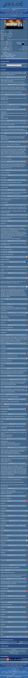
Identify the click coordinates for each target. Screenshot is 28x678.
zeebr (25, 329)
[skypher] (26, 120)
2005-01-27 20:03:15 (18, 399)
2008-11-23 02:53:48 (19, 520)
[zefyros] (26, 540)
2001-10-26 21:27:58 (18, 180)
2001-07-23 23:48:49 (16, 156)
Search (10, 13)
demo (9, 32)
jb (25, 379)
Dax (3, 55)
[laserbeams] (26, 204)
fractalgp (24, 156)
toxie (25, 505)
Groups (12, 11)
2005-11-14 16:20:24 (17, 447)
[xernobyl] (26, 510)
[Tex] (26, 141)
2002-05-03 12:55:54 (17, 220)
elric (25, 126)
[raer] (26, 550)
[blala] (26, 312)
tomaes (24, 214)
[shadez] (26, 304)
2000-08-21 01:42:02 (16, 77)
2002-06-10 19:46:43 (17, 225)
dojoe (8, 8)
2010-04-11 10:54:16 (16, 560)
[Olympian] (26, 636)
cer (25, 104)
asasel (24, 348)
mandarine (19, 671)
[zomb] (26, 409)
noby (25, 621)
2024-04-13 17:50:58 (16, 636)
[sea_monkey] (26, 247)
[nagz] (26, 616)
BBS (14, 13)
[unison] (1, 56)
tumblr (17, 66)
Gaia (25, 456)
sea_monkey (23, 247)
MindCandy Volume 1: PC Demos (19, 39)
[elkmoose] (26, 334)
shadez (24, 304)
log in (21, 661)
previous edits (14, 653)
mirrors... (25, 50)
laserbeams (23, 204)
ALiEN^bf (24, 438)
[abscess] (26, 535)
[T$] (26, 565)
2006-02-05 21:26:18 (18, 477)
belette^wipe (5, 53)
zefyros (24, 540)
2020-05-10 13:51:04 (16, 626)
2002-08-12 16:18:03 (18, 240)
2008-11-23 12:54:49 (16, 525)
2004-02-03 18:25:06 (18, 329)
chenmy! (24, 560)
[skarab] (26, 607)
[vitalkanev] (26, 626)
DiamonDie (23, 170)
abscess (24, 535)
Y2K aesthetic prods (4, 643)
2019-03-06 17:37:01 (18, 621)
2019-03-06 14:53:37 (18, 602)
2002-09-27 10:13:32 (18, 252)
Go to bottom (14, 15)
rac (25, 185)
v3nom (24, 500)
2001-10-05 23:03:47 (15, 170)
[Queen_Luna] (26, 569)
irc (14, 674)
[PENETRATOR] (26, 530)
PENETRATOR (23, 530)
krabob (24, 353)
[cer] (26, 104)
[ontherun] (26, 363)
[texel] (26, 545)
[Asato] (26, 596)
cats (25, 252)
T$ (25, 565)
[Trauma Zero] (26, 386)
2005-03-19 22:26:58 (18, 414)
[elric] (26, 126)
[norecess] (26, 578)
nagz (25, 616)
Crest (25, 272)
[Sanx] (26, 84)
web (14, 18)
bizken (24, 189)
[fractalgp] (26, 156)
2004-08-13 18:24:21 (16, 363)
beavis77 (24, 418)
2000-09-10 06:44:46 (18, 84)
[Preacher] (26, 394)
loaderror (24, 343)
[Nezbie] (26, 375)
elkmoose (24, 334)
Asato (24, 596)
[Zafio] (26, 175)
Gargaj (24, 220)
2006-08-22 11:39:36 (16, 495)
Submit (20, 13)
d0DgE (24, 447)
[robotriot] (26, 109)
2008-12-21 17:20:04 (17, 540)
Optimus (24, 495)
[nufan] (26, 266)
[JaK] (26, 463)
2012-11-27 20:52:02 (16, 578)
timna (25, 325)
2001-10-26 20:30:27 (18, 175)
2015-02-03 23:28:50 (17, 586)
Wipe (11, 18)
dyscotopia (23, 299)
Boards (24, 11)
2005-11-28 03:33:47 (18, 456)
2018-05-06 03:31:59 (17, 596)
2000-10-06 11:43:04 (15, 94)
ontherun (24, 363)
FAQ (17, 13)
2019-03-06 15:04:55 (17, 607)
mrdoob (24, 77)
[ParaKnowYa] (26, 94)
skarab (24, 607)
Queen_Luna (23, 569)
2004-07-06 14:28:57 (17, 358)
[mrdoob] (26, 77)
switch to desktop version (14, 670)
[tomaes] (26, 214)
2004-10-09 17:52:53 (16, 394)
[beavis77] (26, 418)
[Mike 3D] (26, 368)
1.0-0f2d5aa (8, 671)
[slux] (26, 477)
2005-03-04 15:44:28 (14, 404)
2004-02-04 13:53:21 (16, 343)
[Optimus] (26, 495)
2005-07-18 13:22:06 (19, 423)
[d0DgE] (26, 447)
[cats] (26, 252)
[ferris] (26, 612)
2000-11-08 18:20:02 (17, 109)
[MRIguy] (17, 643)
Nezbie (24, 375)
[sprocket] (26, 277)
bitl (25, 631)
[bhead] (26, 196)
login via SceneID (16, 659)
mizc (25, 399)
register (25, 661)
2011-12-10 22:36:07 (15, 569)
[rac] (26, 185)
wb (25, 520)
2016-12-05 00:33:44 (17, 591)
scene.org (3, 672)
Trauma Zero (23, 386)
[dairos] (26, 358)
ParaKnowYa (23, 94)
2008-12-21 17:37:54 (18, 545)
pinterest (14, 66)
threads (25, 66)
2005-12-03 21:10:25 (18, 463)
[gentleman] (26, 525)
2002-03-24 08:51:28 (15, 204)
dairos (24, 358)
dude (25, 515)
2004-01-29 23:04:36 (18, 312)
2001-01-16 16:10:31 (18, 126)
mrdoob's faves (3, 641)
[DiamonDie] (26, 170)
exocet (24, 586)
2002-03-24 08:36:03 (17, 196)
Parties (16, 11)
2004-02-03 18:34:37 (16, 334)
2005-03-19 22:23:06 (18, 409)
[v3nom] (26, 500)
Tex (25, 141)
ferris (25, 612)
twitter (10, 66)
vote (12, 8)
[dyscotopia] (26, 299)
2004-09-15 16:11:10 (19, 379)
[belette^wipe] (1, 53)
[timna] (26, 325)
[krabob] (26, 353)
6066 (25, 320)
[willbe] (26, 414)
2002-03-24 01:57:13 (17, 189)
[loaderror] (26, 343)
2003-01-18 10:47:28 (18, 286)
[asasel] (26, 348)
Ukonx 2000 (10, 35)
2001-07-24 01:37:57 (16, 161)
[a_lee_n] (26, 225)
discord (25, 672)
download (25, 46)
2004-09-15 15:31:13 (17, 375)
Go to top (14, 668)
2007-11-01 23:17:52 (18, 505)
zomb (25, 409)
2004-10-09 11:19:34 (15, 386)
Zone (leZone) (23, 133)
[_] (26, 261)
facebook (7, 66)
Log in (3, 11)
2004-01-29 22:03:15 (17, 304)
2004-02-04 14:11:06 (17, 348)
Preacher (24, 394)
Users (20, 11)
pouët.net (4, 671)
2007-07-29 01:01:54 (17, 500)
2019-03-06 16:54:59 (18, 616)
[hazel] (26, 240)
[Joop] (26, 488)
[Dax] (1, 55)
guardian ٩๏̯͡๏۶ (23, 404)
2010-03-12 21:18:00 (18, 550)
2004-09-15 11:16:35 (16, 368)
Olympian (24, 636)
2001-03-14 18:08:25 (14, 133)
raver (25, 286)
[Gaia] (26, 456)
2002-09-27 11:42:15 (18, 266)
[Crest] (26, 272)
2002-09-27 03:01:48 (15, 247)
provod (24, 555)
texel (25, 545)
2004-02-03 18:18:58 (18, 325)
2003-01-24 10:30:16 (15, 299)
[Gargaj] (26, 220)
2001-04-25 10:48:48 (18, 141)
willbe (25, 414)
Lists (6, 13)
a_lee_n (24, 225)
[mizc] (26, 399)
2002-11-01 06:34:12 (18, 272)
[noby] (26, 621)
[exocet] (26, 586)
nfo (26, 18)
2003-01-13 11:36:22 (16, 277)
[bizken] (26, 189)
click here (15, 652)
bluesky (21, 66)
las (25, 423)
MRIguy (20, 643)
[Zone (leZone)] (26, 133)
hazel (25, 240)
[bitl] (26, 631)
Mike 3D (24, 368)
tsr (3, 52)
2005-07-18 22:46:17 (18, 430)
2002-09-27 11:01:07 (16, 256)
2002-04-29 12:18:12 (17, 214)
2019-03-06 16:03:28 (18, 612)
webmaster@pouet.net (19, 675)
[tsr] (1, 52)
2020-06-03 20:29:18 (19, 631)
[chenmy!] (26, 560)
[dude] (26, 515)
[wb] (26, 520)
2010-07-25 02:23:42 (19, 565)
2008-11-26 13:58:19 (16, 535)
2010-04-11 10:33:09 (17, 555)
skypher (24, 120)
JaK (25, 463)
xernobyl (24, 510)
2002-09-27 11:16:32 (19, 261)
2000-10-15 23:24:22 (19, 104)
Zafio (25, 175)
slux (25, 477)
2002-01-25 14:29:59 (19, 185)
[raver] (26, 286)
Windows (10, 30)
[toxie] (26, 505)
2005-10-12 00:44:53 (16, 438)
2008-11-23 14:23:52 (14, 530)
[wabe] (26, 602)
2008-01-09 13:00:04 (18, 515)
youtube (25, 49)
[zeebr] (26, 329)
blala (25, 312)
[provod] (26, 555)
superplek (24, 256)
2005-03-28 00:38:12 (16, 418)
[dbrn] (26, 430)
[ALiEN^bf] (26, 438)
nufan (25, 266)
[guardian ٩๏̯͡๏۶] (26, 404)
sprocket (24, 277)
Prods (7, 11)
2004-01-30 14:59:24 (18, 320)
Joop (25, 488)
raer (25, 550)
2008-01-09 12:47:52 (16, 510)
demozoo (25, 48)
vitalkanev (24, 626)
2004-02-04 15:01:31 (17, 353)
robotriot (24, 109)
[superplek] (26, 256)
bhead (24, 196)
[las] (26, 423)
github (26, 675)
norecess (24, 578)
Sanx (25, 84)
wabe (25, 602)
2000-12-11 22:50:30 (17, 120)
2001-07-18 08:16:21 (17, 146)
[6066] (26, 320)
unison (3, 56)
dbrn (25, 430)
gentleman (24, 525)
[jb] (26, 379)
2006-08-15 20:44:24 (18, 488)
